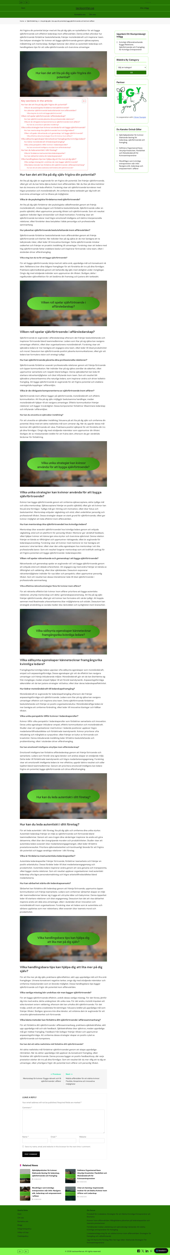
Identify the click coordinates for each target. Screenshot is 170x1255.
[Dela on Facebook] (139, 1251)
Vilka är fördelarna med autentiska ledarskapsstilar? (44, 153)
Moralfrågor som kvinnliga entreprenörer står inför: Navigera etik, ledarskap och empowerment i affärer (131, 165)
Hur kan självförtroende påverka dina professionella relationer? (49, 119)
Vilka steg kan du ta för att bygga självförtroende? (44, 113)
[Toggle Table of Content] (82, 101)
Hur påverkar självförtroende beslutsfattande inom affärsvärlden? (50, 110)
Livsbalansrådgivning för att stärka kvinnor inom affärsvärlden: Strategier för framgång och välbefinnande (119, 1234)
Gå (131, 72)
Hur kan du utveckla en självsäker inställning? (43, 125)
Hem (23, 8)
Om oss (92, 14)
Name (25, 1137)
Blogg (19, 1225)
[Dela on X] (143, 1251)
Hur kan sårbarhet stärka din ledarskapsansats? (43, 156)
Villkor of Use (22, 1232)
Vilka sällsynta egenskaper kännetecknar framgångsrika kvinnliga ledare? (53, 139)
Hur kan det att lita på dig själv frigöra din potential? (44, 104)
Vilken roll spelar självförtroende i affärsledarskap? (43, 116)
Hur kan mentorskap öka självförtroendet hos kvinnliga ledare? (49, 130)
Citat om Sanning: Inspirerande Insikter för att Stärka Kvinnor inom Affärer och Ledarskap (92, 1190)
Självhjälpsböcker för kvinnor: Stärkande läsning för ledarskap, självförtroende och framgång (46, 1173)
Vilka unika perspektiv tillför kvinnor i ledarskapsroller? (46, 145)
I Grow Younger (139, 117)
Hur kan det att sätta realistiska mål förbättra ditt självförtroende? (50, 168)
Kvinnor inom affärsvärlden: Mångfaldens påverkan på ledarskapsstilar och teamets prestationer (118, 1221)
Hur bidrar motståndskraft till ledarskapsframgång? (44, 142)
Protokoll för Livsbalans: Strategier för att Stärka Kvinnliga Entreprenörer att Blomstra (118, 1215)
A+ (21, 2)
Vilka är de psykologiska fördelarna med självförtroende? (46, 108)
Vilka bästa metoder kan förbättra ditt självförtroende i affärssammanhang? (54, 165)
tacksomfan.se (85, 8)
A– (27, 2)
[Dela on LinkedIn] (147, 1251)
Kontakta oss (79, 14)
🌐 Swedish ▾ (161, 1251)
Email (54, 1137)
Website (82, 1137)
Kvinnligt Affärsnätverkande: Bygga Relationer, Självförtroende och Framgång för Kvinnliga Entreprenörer (132, 46)
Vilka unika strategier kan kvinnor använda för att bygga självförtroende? (53, 127)
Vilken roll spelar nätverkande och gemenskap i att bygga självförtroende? (53, 133)
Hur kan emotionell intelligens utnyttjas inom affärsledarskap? (49, 147)
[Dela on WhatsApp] (151, 1251)
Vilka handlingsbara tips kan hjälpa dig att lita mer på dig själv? (48, 159)
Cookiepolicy (22, 1236)
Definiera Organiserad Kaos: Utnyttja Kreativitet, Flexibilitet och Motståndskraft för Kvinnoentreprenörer (132, 152)
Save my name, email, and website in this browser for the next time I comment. (58, 1146)
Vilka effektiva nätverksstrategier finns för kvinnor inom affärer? (49, 136)
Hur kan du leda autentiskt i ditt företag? (39, 150)
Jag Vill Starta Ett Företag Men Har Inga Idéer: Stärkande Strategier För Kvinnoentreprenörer (117, 1241)
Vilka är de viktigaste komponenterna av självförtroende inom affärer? (52, 122)
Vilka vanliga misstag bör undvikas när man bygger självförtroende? (51, 162)
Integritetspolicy (24, 1229)
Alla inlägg (144, 8)
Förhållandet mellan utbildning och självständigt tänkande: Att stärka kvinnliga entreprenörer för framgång (116, 1228)
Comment (27, 1107)
